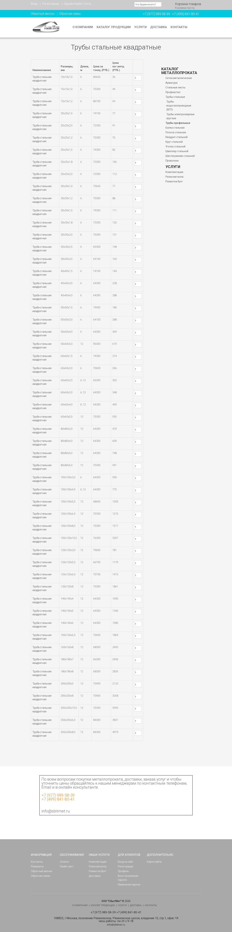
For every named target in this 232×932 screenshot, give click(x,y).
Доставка (158, 27)
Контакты (179, 27)
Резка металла (174, 176)
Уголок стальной (175, 146)
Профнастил (172, 92)
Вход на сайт (125, 861)
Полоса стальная (175, 132)
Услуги (140, 27)
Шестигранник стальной (180, 155)
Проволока (172, 160)
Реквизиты (37, 866)
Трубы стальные (175, 96)
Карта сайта (154, 861)
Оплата (64, 861)
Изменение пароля (129, 884)
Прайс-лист (67, 866)
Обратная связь (70, 13)
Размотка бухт (174, 181)
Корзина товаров (188, 4)
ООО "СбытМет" (111, 901)
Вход (34, 3)
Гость (87, 3)
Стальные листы (175, 87)
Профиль (123, 871)
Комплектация (174, 172)
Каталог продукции (114, 27)
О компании (82, 27)
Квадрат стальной (176, 137)
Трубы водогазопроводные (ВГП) (178, 105)
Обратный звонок (42, 13)
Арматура (171, 82)
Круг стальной (174, 141)
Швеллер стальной (176, 151)
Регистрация (50, 3)
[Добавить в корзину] (135, 95)
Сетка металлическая (178, 78)
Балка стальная (175, 127)
